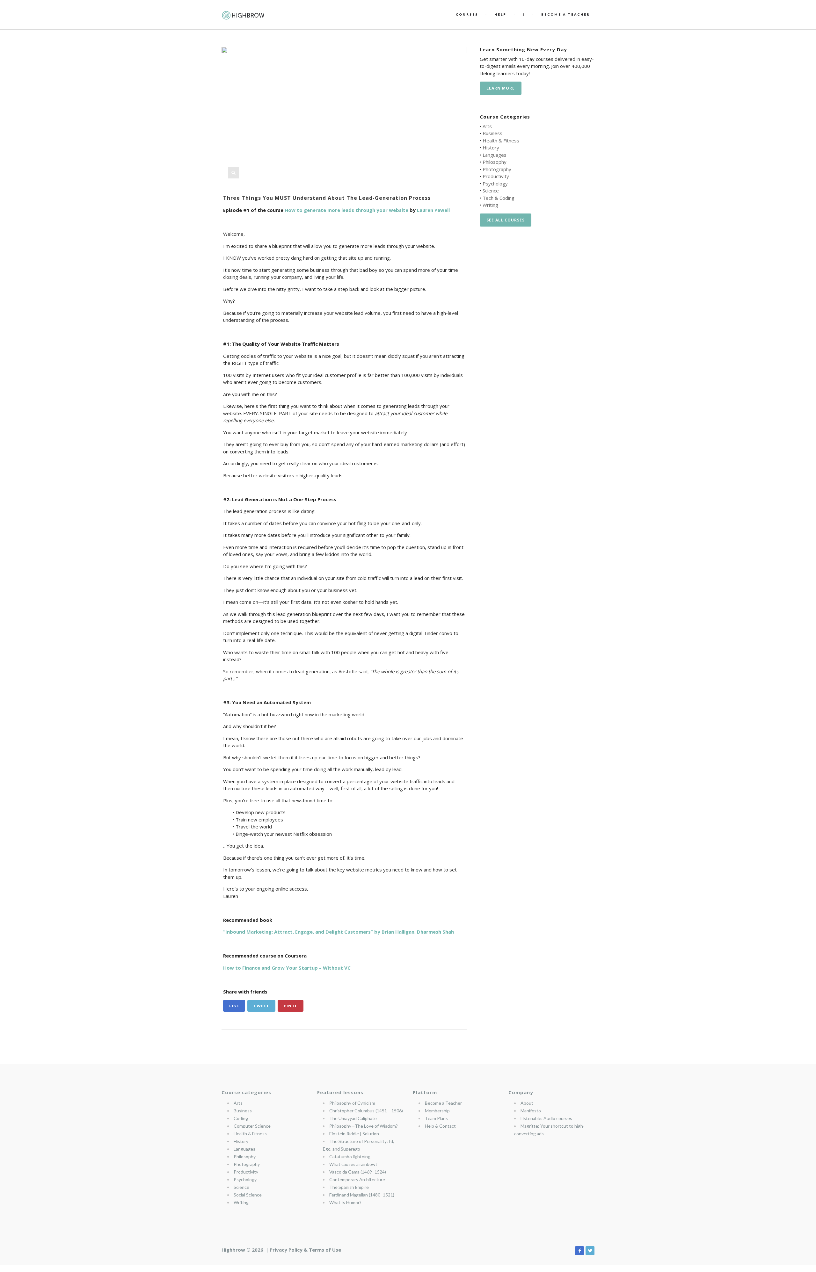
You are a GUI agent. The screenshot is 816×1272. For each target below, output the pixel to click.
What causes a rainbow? (353, 1164)
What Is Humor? (345, 1202)
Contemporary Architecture (357, 1179)
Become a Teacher (443, 1103)
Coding (241, 1118)
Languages (494, 155)
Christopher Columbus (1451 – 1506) (366, 1110)
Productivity (496, 176)
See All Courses (505, 220)
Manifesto (531, 1110)
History (491, 147)
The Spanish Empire (349, 1187)
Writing (490, 205)
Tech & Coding (498, 198)
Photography (497, 169)
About (527, 1103)
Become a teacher (565, 14)
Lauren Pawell (433, 210)
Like (234, 1005)
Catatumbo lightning (349, 1156)
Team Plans (436, 1118)
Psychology (495, 183)
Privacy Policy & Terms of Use (305, 1250)
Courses (467, 14)
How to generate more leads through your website (346, 210)
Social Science (248, 1194)
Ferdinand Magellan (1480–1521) (361, 1194)
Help (500, 14)
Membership (437, 1110)
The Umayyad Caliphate (353, 1118)
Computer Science (252, 1126)
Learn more (500, 88)
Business (492, 133)
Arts (487, 126)
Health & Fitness (501, 140)
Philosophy (494, 162)
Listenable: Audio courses (546, 1118)
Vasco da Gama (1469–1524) (357, 1171)
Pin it (290, 1005)
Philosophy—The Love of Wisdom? (363, 1126)
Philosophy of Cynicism (352, 1103)
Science (491, 190)
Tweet (261, 1005)
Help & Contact (440, 1126)
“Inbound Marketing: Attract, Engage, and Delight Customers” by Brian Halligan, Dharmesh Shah (338, 932)
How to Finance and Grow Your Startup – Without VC (287, 968)
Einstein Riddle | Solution (354, 1133)
